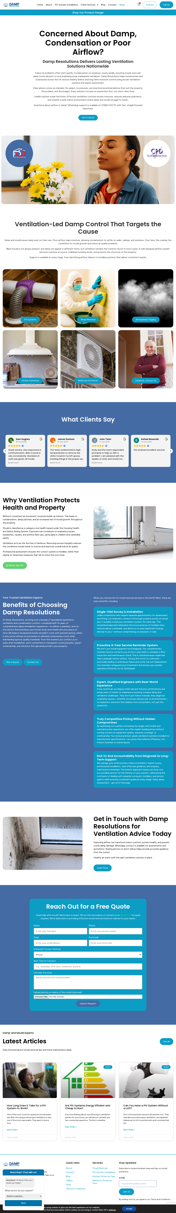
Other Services (88, 4)
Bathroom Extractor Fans (102, 1181)
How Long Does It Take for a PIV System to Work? (26, 1107)
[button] (170, 451)
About (49, 4)
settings (112, 1210)
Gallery (69, 1180)
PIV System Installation (66, 4)
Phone (92, 925)
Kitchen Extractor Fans (103, 1176)
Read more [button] (13, 463)
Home (40, 4)
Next (23, 1203)
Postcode (94, 937)
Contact (112, 4)
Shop (122, 4)
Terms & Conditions (75, 1188)
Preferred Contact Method (47, 949)
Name (37, 925)
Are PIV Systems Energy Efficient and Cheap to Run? (87, 1107)
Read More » (12, 1130)
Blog (103, 4)
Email (36, 937)
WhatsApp (125, 915)
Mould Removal (100, 1168)
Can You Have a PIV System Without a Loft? (145, 1107)
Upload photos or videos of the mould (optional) (58, 992)
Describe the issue (43, 972)
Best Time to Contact (45, 961)
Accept (129, 1208)
